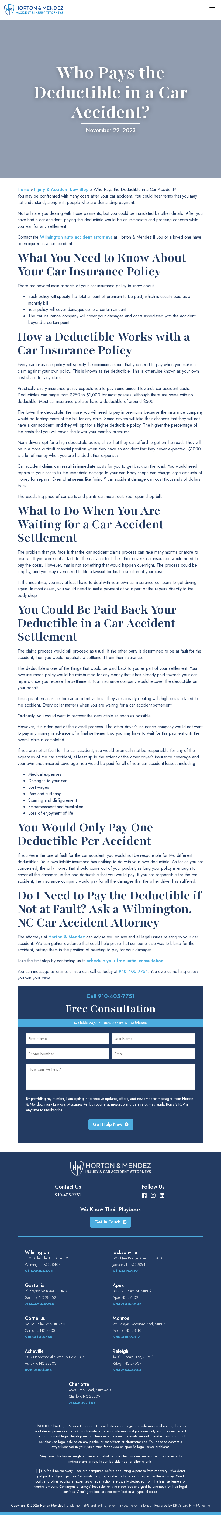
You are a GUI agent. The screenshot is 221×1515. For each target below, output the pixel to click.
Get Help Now (107, 1124)
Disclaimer (73, 1505)
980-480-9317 (126, 1337)
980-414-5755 (38, 1337)
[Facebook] (144, 1195)
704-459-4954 (39, 1304)
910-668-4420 (39, 1271)
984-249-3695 (127, 1304)
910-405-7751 (133, 971)
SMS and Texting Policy (100, 1505)
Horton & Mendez (66, 937)
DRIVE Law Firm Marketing (191, 1505)
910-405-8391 (126, 1271)
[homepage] (33, 9)
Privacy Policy (128, 1505)
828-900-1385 (38, 1370)
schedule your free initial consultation (125, 961)
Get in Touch (107, 1222)
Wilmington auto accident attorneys (76, 237)
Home (23, 189)
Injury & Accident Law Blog (61, 189)
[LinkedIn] (162, 1195)
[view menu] (212, 9)
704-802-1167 (82, 1403)
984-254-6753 (127, 1370)
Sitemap (146, 1505)
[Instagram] (153, 1195)
